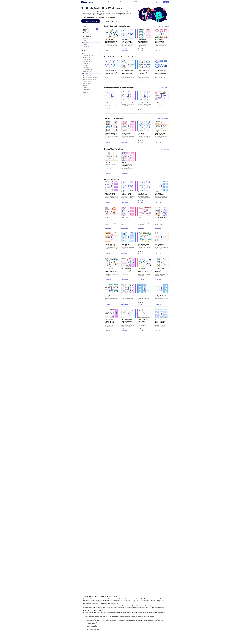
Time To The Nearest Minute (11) (90, 79)
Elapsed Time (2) (87, 83)
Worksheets (87, 5)
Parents (110, 2)
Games (84, 40)
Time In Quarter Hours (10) (89, 75)
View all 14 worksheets (163, 118)
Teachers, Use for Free (111, 21)
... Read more (129, 14)
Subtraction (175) (87, 59)
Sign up (166, 2)
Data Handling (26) (87, 69)
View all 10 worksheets (163, 26)
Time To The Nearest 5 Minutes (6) (91, 77)
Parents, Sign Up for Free (90, 21)
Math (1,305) (86, 53)
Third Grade (101, 5)
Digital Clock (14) (87, 81)
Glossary (85, 44)
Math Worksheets (94, 5)
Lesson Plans (86, 46)
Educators (123, 2)
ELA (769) (85, 92)
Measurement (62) (87, 71)
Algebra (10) (86, 87)
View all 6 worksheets (164, 57)
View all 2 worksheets (164, 149)
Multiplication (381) (87, 61)
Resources (85, 38)
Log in (159, 2)
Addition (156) (86, 57)
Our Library (136, 2)
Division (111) (86, 63)
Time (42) (85, 73)
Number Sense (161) (88, 55)
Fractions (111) (86, 65)
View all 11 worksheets (163, 87)
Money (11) (86, 85)
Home (82, 5)
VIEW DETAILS (108, 50)
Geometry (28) (86, 67)
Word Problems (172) (88, 89)
